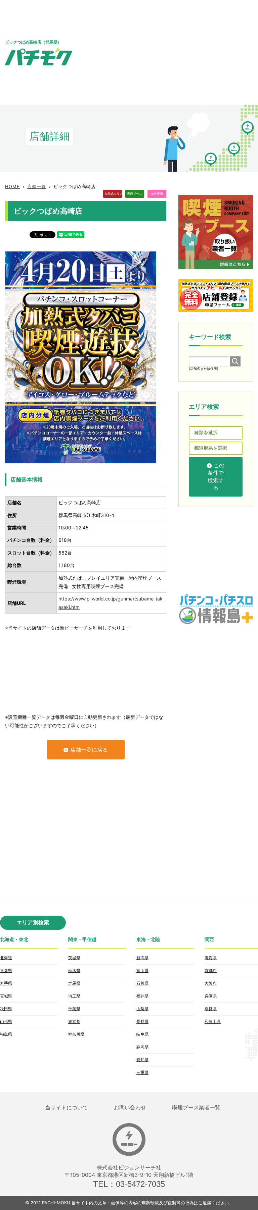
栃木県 (74, 970)
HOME (12, 186)
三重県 (142, 1072)
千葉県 (74, 1008)
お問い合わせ (130, 1107)
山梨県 (142, 1008)
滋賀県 (211, 957)
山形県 (6, 1021)
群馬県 (74, 983)
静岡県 (142, 1046)
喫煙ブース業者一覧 (196, 1107)
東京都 (74, 1021)
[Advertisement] (170, 52)
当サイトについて (66, 1107)
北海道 (6, 957)
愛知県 (142, 1059)
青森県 (6, 970)
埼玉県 (74, 995)
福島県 (6, 1034)
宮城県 (6, 995)
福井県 (142, 995)
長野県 (142, 1021)
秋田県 (6, 1008)
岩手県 (6, 983)
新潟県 (142, 957)
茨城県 (74, 957)
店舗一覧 (36, 186)
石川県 (142, 983)
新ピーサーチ (74, 628)
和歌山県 (213, 1021)
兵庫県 (211, 995)
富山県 (142, 970)
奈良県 (211, 1008)
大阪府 (211, 983)
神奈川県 (76, 1034)
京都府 (211, 970)
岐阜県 (142, 1034)
